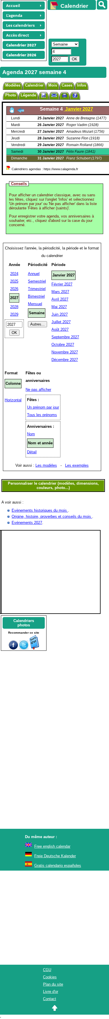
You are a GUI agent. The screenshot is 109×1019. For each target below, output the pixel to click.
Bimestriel (36, 296)
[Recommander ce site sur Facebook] (13, 648)
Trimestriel (37, 289)
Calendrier (34, 85)
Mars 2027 (60, 292)
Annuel (34, 274)
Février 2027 (61, 284)
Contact (49, 999)
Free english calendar (52, 846)
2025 (14, 281)
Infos (81, 85)
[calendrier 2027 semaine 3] (20, 111)
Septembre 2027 (65, 337)
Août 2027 (60, 329)
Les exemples (77, 465)
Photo (10, 95)
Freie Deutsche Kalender (55, 856)
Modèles (12, 85)
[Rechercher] (102, 5)
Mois (52, 85)
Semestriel (37, 281)
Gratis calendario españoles (57, 865)
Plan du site (53, 984)
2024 (14, 274)
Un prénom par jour (43, 407)
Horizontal (13, 400)
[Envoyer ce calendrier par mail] (54, 95)
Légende (28, 95)
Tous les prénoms (42, 415)
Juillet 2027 (61, 322)
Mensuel (35, 304)
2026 (14, 289)
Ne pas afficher (38, 389)
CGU (47, 970)
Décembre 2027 (64, 359)
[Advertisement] (75, 23)
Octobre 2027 (62, 344)
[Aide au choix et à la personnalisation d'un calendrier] (75, 96)
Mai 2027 (59, 307)
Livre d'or (50, 991)
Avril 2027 (59, 299)
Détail (32, 452)
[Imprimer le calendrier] (64, 96)
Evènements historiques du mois (40, 510)
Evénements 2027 (27, 522)
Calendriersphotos (23, 623)
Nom (31, 434)
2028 (14, 307)
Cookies (50, 977)
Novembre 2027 (64, 352)
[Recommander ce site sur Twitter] (23, 648)
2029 (14, 314)
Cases (67, 85)
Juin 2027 (59, 314)
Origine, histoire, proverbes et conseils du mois (52, 516)
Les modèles (46, 465)
